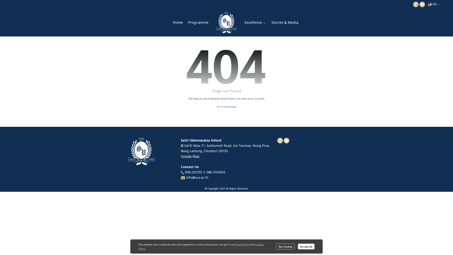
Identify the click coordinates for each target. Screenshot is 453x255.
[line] (422, 4)
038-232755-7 (195, 172)
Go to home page (226, 106)
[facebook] (416, 4)
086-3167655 (216, 172)
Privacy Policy (242, 244)
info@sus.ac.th (197, 177)
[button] (434, 4)
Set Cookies (286, 246)
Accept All (306, 246)
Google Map (190, 156)
